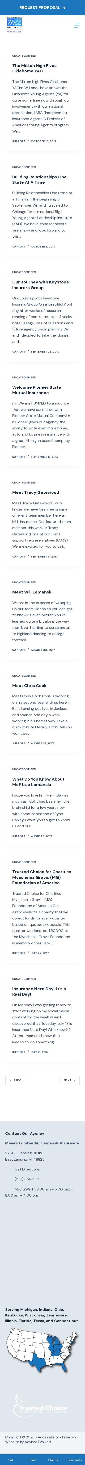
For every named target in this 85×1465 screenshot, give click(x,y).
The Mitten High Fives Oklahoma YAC (34, 68)
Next (67, 1080)
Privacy (68, 1437)
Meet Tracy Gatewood (35, 492)
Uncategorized (24, 56)
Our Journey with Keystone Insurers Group (40, 284)
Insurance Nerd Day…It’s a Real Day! (39, 991)
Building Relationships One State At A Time (39, 179)
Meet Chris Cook (29, 685)
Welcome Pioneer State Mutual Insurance (36, 390)
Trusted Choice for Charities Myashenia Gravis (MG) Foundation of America (41, 877)
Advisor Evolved (38, 1442)
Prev (17, 1080)
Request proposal (39, 7)
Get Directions (27, 1169)
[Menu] (77, 25)
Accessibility (48, 1437)
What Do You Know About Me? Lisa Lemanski (38, 781)
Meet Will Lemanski (32, 592)
